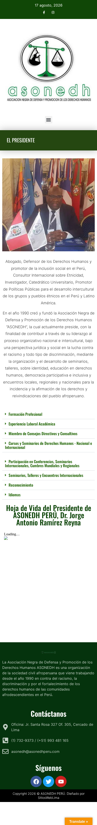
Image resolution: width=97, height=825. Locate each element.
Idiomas (15, 494)
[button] (48, 119)
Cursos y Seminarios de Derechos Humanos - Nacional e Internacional (48, 445)
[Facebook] (36, 781)
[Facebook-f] (44, 12)
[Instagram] (52, 12)
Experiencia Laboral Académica (32, 424)
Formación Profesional (25, 414)
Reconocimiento (21, 485)
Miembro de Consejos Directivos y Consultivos (43, 433)
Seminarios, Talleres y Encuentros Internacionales (46, 475)
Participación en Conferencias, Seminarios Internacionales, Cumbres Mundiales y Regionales (42, 463)
